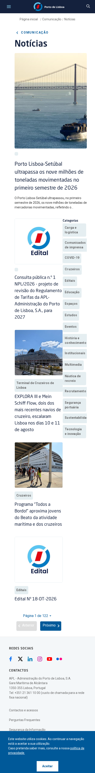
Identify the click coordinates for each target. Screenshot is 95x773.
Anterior (28, 625)
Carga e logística (71, 230)
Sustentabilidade (77, 417)
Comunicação (51, 19)
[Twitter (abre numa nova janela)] (20, 659)
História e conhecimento (75, 340)
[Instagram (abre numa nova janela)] (40, 659)
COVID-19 (72, 257)
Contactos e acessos (23, 710)
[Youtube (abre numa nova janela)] (49, 659)
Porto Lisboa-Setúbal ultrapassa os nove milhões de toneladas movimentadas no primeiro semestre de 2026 (49, 176)
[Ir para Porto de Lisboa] (49, 6)
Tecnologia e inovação (73, 431)
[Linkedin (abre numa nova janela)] (30, 659)
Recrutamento (75, 391)
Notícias (69, 19)
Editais (21, 590)
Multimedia (73, 364)
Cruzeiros (23, 495)
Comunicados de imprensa (75, 245)
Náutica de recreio (73, 378)
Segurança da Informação (27, 729)
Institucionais (75, 353)
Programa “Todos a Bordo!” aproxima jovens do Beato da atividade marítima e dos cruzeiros (38, 515)
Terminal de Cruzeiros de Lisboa (35, 385)
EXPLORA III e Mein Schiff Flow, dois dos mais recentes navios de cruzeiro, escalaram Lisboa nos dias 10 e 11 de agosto (38, 413)
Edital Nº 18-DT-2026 (36, 599)
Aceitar (47, 766)
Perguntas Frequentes (24, 720)
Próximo (49, 625)
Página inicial (29, 19)
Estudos (71, 315)
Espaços (71, 303)
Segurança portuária (73, 405)
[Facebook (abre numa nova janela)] (10, 659)
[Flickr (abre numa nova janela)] (59, 659)
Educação (72, 292)
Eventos (71, 326)
